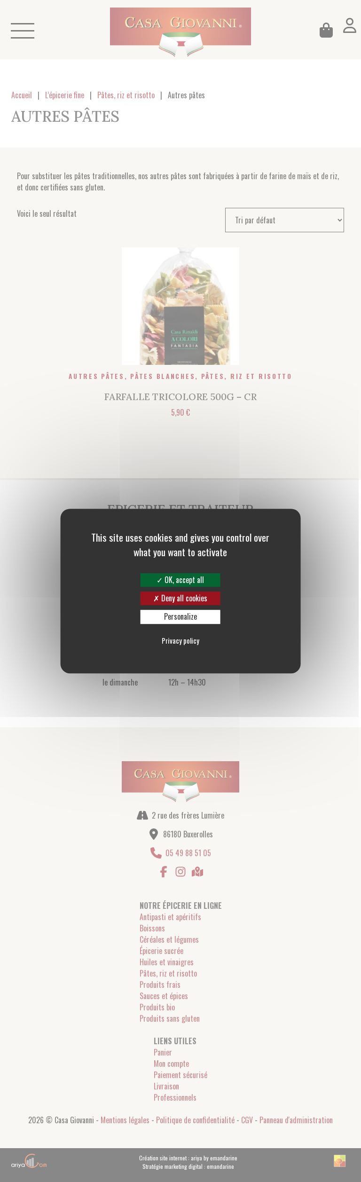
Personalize (180, 617)
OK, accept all (183, 579)
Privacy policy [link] (180, 640)
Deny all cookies (183, 598)
